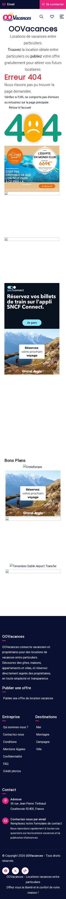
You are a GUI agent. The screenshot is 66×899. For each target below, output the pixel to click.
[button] (52, 16)
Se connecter (54, 4)
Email (10, 4)
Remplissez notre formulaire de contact (36, 823)
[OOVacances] (17, 17)
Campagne (42, 742)
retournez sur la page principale (28, 102)
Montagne (42, 734)
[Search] (41, 16)
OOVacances (34, 855)
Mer (38, 727)
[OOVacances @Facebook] (5, 870)
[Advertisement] (33, 416)
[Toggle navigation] (62, 16)
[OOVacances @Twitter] (15, 870)
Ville (38, 749)
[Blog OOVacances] (25, 870)
